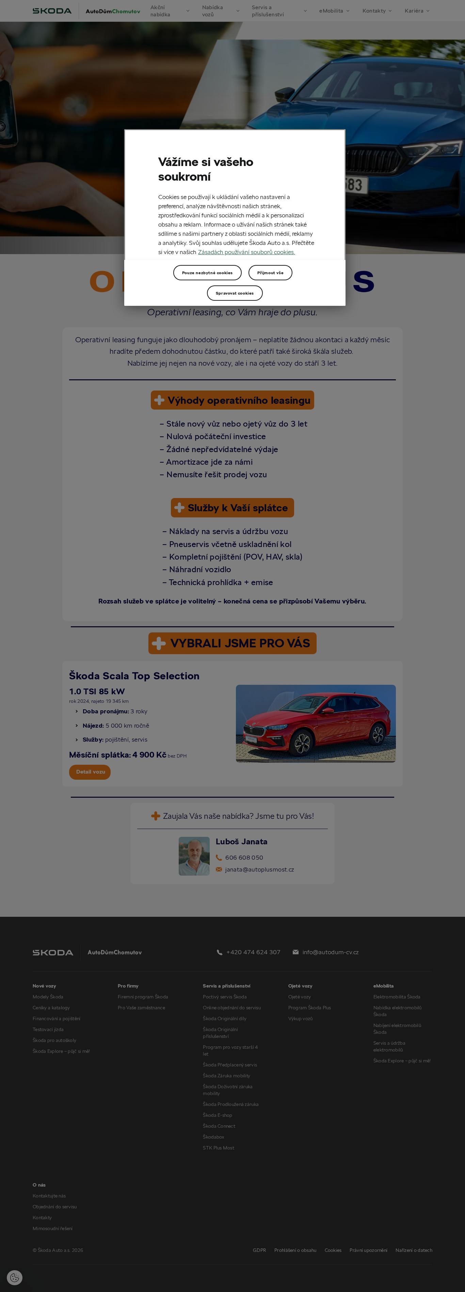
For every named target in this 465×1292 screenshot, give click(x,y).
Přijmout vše (270, 272)
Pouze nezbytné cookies (207, 272)
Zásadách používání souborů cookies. (246, 251)
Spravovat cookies (235, 293)
